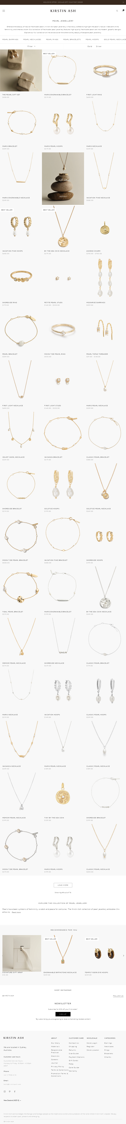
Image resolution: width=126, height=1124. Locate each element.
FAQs (71, 1064)
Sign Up (63, 1014)
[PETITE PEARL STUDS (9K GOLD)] (63, 278)
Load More (63, 885)
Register (90, 1047)
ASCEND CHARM (94, 251)
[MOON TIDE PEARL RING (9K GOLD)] (63, 330)
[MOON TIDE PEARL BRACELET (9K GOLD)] (21, 536)
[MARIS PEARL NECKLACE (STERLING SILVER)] (63, 742)
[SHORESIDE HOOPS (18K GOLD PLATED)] (105, 536)
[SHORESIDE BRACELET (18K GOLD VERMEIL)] (21, 484)
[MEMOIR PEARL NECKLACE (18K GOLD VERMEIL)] (21, 639)
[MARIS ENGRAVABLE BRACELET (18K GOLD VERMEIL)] (63, 70)
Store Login (92, 1043)
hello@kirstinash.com (12, 1084)
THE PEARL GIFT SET (11, 95)
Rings (107, 1050)
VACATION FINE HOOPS (12, 251)
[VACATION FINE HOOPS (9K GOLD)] (21, 227)
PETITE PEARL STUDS (53, 303)
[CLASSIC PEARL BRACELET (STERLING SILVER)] (105, 639)
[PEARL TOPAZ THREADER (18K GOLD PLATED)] (105, 330)
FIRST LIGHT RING (94, 95)
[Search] (116, 11)
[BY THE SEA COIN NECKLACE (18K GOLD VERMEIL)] (63, 227)
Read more (16, 912)
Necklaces (109, 1047)
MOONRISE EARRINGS (96, 303)
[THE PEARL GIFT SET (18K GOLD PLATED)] (21, 70)
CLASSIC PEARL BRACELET (98, 457)
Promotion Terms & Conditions (59, 1075)
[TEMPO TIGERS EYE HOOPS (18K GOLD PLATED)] (104, 953)
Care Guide (74, 1068)
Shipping (73, 1047)
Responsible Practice (56, 1051)
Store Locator (93, 1050)
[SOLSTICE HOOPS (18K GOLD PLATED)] (63, 484)
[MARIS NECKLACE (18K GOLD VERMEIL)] (105, 122)
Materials (55, 1047)
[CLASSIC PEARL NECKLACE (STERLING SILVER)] (105, 742)
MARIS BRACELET (9, 146)
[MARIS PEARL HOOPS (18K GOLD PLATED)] (63, 122)
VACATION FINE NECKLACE (98, 198)
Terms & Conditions (60, 1070)
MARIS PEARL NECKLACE (97, 406)
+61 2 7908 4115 (10, 1075)
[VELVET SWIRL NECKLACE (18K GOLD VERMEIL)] (21, 433)
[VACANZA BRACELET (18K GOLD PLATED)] (63, 433)
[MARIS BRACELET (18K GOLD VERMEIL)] (21, 122)
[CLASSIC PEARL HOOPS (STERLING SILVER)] (105, 690)
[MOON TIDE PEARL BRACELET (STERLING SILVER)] (21, 845)
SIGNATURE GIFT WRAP (12, 972)
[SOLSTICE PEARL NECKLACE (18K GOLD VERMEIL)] (105, 484)
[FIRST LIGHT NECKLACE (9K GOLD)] (21, 381)
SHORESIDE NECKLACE (54, 663)
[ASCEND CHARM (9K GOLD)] (105, 227)
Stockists (55, 1056)
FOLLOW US (118, 996)
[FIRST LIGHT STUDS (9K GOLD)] (63, 381)
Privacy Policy (57, 1067)
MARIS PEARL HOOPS (53, 146)
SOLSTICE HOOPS (51, 509)
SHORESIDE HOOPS (95, 560)
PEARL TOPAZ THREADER (97, 354)
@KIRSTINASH (8, 996)
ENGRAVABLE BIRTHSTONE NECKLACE (60, 972)
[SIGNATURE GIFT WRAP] (21, 953)
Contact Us (74, 1043)
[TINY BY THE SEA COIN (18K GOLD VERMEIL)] (63, 793)
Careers (54, 1060)
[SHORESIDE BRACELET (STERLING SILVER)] (105, 793)
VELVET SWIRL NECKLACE (13, 457)
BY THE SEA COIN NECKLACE (56, 251)
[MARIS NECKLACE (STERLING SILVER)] (21, 690)
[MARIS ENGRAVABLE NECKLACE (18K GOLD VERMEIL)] (21, 173)
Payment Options (77, 1057)
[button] (2, 955)
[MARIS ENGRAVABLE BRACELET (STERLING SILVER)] (63, 587)
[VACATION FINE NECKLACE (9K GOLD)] (105, 173)
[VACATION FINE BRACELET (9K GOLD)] (63, 536)
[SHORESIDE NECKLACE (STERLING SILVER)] (63, 639)
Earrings (108, 1043)
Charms (107, 1057)
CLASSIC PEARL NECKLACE (98, 766)
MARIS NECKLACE (94, 146)
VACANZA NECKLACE (11, 766)
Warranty (73, 1071)
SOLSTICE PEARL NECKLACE (99, 509)
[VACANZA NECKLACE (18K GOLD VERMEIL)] (21, 742)
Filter (30, 46)
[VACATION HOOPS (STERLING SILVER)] (63, 690)
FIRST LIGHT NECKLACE (12, 406)
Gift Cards (73, 1061)
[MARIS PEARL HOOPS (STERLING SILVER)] (63, 845)
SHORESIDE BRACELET (12, 509)
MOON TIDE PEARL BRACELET (15, 560)
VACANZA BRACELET (53, 457)
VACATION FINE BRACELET (56, 560)
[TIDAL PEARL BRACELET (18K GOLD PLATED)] (21, 587)
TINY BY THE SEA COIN (54, 818)
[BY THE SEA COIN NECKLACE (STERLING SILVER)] (105, 587)
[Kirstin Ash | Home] (63, 11)
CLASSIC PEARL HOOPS (97, 715)
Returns (72, 1050)
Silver (99, 46)
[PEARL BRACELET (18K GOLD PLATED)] (21, 330)
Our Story (55, 1043)
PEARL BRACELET (9, 354)
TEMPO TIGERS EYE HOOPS (96, 972)
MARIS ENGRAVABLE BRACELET (57, 95)
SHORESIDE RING (9, 303)
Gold (89, 46)
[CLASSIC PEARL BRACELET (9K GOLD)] (105, 433)
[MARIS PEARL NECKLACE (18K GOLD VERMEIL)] (105, 381)
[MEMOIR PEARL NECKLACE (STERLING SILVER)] (21, 793)
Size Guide (74, 1054)
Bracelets (108, 1054)
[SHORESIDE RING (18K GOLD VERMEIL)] (21, 278)
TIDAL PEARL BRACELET (12, 612)
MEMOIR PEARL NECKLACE (14, 663)
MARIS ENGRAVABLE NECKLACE (16, 198)
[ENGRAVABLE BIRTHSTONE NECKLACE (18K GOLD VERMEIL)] (63, 953)
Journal (54, 1063)
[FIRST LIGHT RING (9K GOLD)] (105, 70)
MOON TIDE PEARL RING (55, 354)
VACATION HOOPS (52, 715)
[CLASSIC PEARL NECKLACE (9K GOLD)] (105, 845)
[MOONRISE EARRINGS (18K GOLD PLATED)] (105, 278)
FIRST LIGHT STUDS (52, 406)
